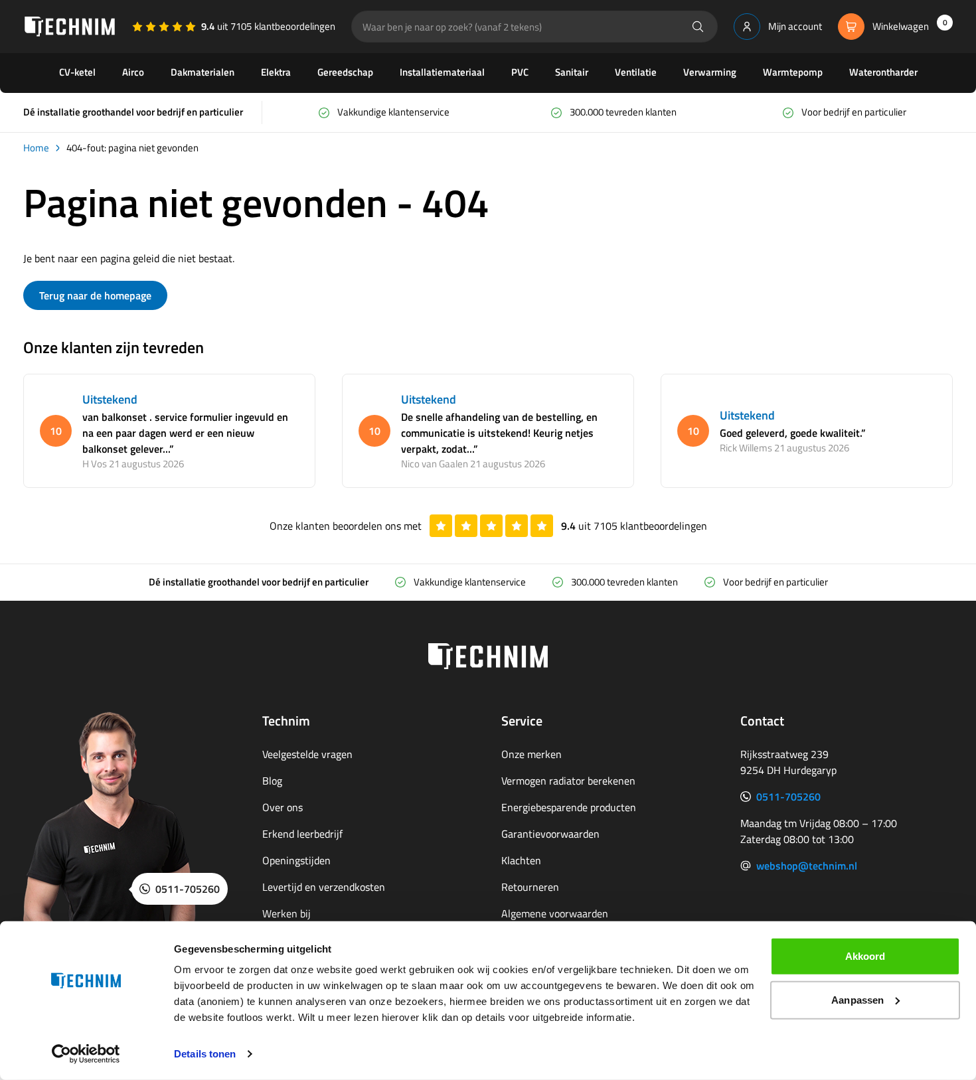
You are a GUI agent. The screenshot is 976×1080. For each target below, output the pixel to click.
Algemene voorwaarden (554, 913)
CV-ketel (77, 72)
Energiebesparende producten (568, 807)
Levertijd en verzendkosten (323, 887)
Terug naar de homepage (95, 295)
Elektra (276, 72)
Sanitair (571, 72)
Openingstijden (296, 860)
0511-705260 (788, 797)
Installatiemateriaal (442, 72)
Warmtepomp (793, 72)
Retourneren (530, 887)
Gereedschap (345, 72)
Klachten (521, 860)
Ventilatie (636, 72)
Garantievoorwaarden (550, 834)
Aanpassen (857, 999)
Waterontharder (883, 72)
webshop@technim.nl (806, 866)
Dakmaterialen (202, 72)
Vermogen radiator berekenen (568, 781)
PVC (520, 72)
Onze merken (531, 754)
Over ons (282, 807)
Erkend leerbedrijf (302, 834)
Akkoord (865, 956)
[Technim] (69, 27)
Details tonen (205, 1053)
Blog (272, 781)
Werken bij (286, 913)
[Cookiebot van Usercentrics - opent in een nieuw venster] (86, 1054)
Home (36, 148)
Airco (133, 72)
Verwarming (709, 72)
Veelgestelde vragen (307, 754)
